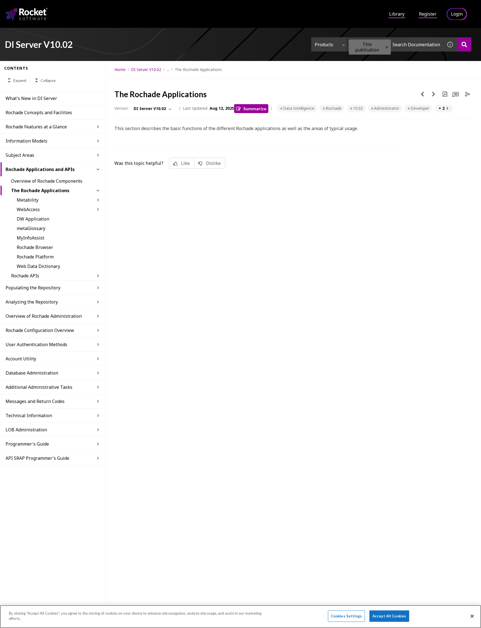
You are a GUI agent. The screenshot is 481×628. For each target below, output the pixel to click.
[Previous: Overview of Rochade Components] (422, 94)
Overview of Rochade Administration (44, 316)
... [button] (168, 69)
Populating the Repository (33, 288)
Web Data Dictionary (38, 266)
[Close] (472, 616)
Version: (121, 108)
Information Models (26, 141)
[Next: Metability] (433, 94)
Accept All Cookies (389, 616)
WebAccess (28, 209)
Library (396, 14)
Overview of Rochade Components (46, 181)
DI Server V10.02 (146, 69)
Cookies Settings (346, 616)
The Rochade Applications (40, 190)
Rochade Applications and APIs (40, 169)
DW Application (33, 219)
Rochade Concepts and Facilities (39, 112)
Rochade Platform (35, 257)
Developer (420, 108)
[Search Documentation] (464, 44)
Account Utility (21, 359)
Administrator (386, 108)
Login (457, 14)
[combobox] (395, 44)
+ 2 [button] (442, 108)
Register (427, 14)
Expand (19, 80)
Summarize (254, 108)
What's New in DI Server (31, 98)
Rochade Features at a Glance (36, 127)
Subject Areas (20, 155)
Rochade (334, 108)
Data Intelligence (298, 108)
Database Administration (32, 373)
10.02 (358, 108)
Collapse (48, 80)
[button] (387, 47)
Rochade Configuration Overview (40, 330)
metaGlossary (31, 228)
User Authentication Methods (36, 344)
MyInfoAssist (30, 238)
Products (324, 44)
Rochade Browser (35, 247)
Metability (27, 200)
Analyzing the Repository (32, 302)
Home (120, 69)
